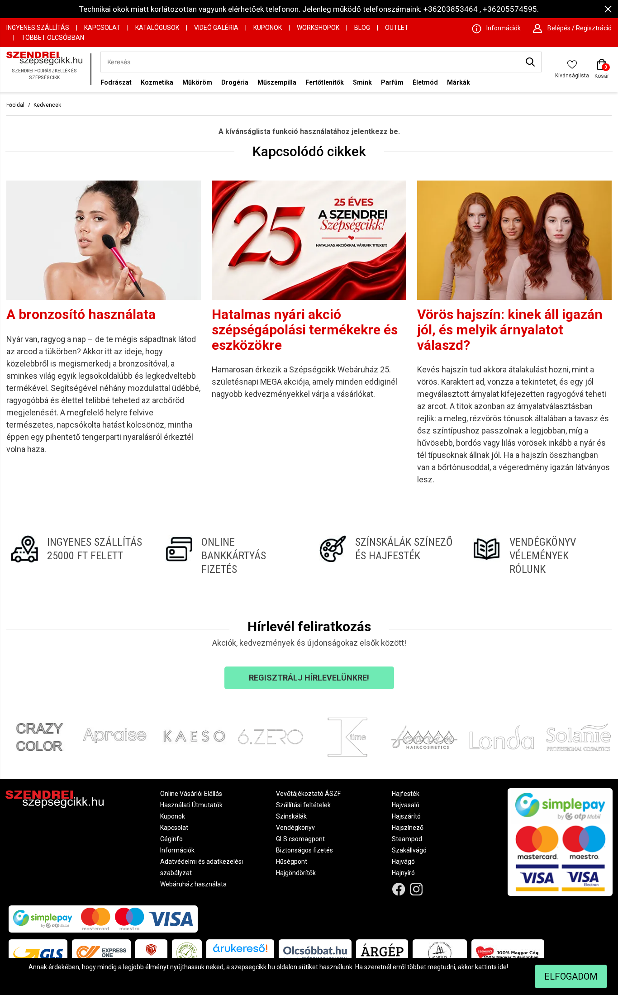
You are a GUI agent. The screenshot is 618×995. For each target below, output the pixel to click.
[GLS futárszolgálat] (38, 952)
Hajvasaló (405, 805)
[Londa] (502, 737)
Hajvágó (403, 861)
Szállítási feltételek (303, 805)
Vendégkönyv (295, 827)
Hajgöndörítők (296, 872)
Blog (362, 27)
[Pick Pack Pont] (151, 952)
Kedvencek (47, 105)
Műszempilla (276, 82)
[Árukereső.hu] (240, 951)
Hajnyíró (403, 872)
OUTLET (397, 27)
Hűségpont (291, 861)
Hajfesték (405, 793)
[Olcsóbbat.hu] (315, 952)
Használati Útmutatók (191, 805)
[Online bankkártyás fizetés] (232, 556)
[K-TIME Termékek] (347, 737)
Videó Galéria (216, 27)
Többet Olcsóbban (52, 37)
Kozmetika (157, 82)
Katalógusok (157, 27)
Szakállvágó (409, 850)
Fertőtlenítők (324, 82)
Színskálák (291, 816)
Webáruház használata (193, 884)
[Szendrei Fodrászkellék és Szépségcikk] (46, 69)
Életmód (425, 82)
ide (502, 967)
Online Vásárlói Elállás (191, 793)
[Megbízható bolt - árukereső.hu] (187, 952)
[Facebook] (399, 889)
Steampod (407, 839)
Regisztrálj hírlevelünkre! (309, 677)
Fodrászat (116, 82)
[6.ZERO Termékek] (271, 737)
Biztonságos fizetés (304, 850)
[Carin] (424, 737)
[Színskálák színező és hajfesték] (386, 556)
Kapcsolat (102, 27)
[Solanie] (579, 737)
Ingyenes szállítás (37, 27)
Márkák (458, 82)
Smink (362, 82)
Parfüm (392, 82)
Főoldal (15, 105)
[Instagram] (416, 889)
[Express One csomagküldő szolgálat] (101, 952)
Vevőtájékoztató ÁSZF (308, 793)
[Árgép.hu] (382, 952)
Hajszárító (406, 816)
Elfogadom (571, 976)
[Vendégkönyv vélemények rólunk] (540, 556)
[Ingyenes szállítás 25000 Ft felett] (78, 556)
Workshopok (318, 27)
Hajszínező (407, 827)
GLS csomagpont (300, 839)
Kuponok (267, 27)
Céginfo (171, 839)
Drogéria (234, 82)
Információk (177, 850)
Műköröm (197, 82)
